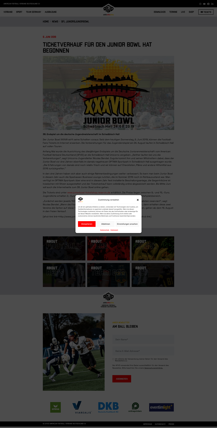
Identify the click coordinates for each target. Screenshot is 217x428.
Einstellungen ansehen (127, 224)
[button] (138, 200)
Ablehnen (105, 224)
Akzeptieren (86, 224)
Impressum (114, 230)
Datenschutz (104, 230)
